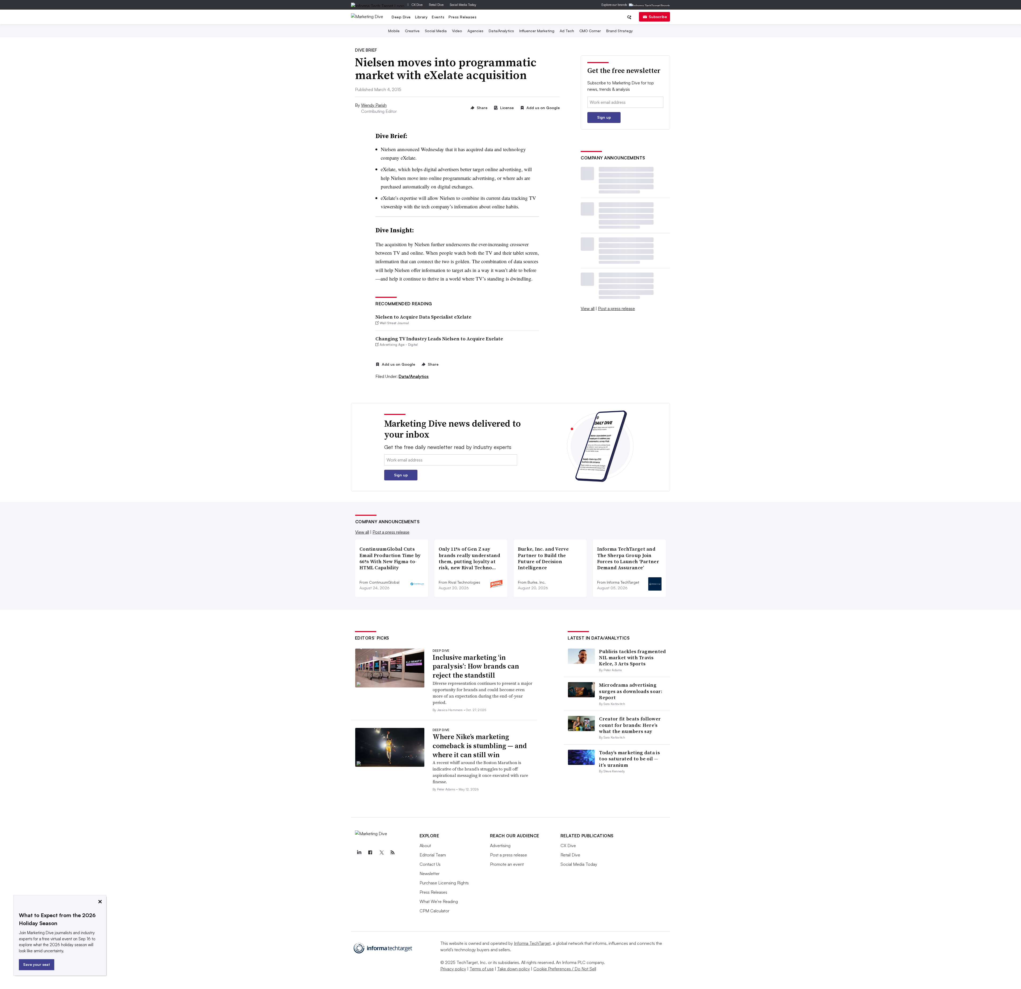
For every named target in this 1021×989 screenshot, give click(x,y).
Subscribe (658, 16)
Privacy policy (453, 968)
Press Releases (462, 17)
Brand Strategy (619, 30)
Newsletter (430, 873)
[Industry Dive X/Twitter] (381, 852)
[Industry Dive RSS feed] (392, 852)
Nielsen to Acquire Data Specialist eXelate (423, 317)
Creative (412, 30)
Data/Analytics (501, 30)
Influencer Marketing (536, 30)
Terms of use (482, 968)
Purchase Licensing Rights (444, 882)
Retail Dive (436, 5)
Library (421, 17)
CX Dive (417, 5)
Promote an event (507, 864)
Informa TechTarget (532, 943)
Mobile (394, 30)
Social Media (436, 30)
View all (588, 308)
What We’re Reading (439, 901)
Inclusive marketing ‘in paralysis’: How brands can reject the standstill (476, 666)
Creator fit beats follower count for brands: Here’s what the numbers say (630, 725)
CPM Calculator (434, 910)
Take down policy (513, 968)
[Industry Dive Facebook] (370, 852)
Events (438, 17)
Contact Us (430, 864)
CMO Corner (590, 30)
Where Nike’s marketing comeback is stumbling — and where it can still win (480, 746)
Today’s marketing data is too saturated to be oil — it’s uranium (629, 758)
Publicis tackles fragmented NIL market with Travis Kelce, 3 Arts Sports (632, 657)
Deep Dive (401, 17)
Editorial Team (433, 855)
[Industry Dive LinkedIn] (359, 852)
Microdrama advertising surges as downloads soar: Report (630, 691)
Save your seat (36, 964)
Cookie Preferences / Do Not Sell (564, 968)
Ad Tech (567, 30)
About (425, 845)
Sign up (604, 117)
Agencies (475, 30)
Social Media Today (463, 5)
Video (457, 30)
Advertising (500, 845)
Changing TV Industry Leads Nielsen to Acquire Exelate (439, 338)
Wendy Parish (374, 105)
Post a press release (616, 308)
